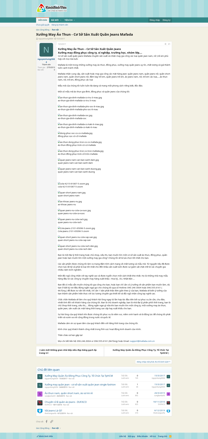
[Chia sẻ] (165, 44)
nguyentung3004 (45, 38)
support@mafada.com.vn (142, 341)
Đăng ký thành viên (60, 24)
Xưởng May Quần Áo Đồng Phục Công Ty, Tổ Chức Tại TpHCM (79, 375)
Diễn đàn (42, 20)
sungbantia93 (50, 396)
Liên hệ (122, 436)
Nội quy (131, 436)
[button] (61, 20)
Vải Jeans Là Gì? (53, 410)
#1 (169, 44)
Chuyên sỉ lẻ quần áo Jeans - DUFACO (66, 402)
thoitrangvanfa (50, 413)
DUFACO (48, 405)
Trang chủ (162, 436)
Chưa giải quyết (42, 24)
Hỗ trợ (153, 436)
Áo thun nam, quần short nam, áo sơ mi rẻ (69, 393)
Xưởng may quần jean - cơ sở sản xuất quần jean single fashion (80, 384)
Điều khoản (142, 436)
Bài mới (55, 20)
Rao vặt (71, 378)
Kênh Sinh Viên (45, 436)
